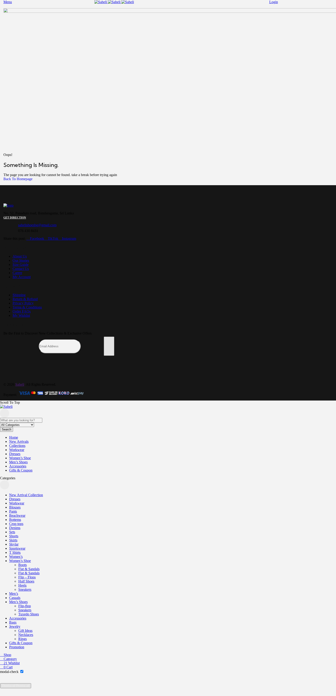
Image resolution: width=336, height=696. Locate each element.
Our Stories (21, 260)
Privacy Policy (23, 303)
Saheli (19, 384)
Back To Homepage (17, 179)
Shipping (19, 295)
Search (6, 429)
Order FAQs (22, 311)
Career (17, 273)
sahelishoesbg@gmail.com (37, 225)
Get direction (14, 217)
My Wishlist (21, 315)
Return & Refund (25, 299)
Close (4, 413)
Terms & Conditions (27, 307)
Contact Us (21, 269)
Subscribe (109, 346)
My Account (22, 277)
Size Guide (21, 264)
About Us (20, 256)
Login (273, 2)
